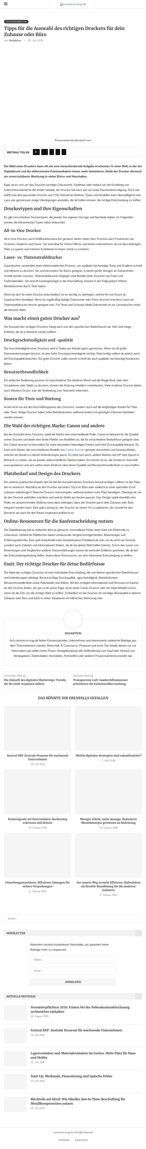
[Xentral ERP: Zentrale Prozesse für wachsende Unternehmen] (37, 728)
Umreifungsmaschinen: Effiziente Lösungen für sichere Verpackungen (37, 884)
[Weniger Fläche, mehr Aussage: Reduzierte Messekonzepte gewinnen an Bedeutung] (108, 791)
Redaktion (15, 40)
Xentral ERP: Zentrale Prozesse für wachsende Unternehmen (37, 757)
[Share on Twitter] (51, 152)
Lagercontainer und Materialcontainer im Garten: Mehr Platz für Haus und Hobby (83, 1055)
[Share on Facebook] (44, 152)
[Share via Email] (64, 152)
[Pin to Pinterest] (58, 152)
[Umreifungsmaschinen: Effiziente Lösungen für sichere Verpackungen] (37, 855)
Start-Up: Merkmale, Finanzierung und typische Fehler (71, 1076)
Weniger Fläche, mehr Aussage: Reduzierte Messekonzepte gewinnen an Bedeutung (108, 821)
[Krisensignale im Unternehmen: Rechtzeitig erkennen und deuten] (37, 791)
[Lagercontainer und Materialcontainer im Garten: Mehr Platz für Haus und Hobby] (15, 1058)
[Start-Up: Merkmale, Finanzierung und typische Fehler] (15, 1081)
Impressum (64, 1140)
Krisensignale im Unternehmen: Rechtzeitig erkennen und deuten (37, 821)
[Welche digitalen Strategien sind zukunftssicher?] (108, 728)
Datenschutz (81, 1140)
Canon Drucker (75, 449)
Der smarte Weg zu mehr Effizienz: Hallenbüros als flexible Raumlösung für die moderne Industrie (108, 886)
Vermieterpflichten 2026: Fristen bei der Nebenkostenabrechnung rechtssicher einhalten (80, 1009)
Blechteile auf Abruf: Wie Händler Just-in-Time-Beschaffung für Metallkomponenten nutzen (78, 1101)
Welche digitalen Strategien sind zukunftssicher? (108, 755)
